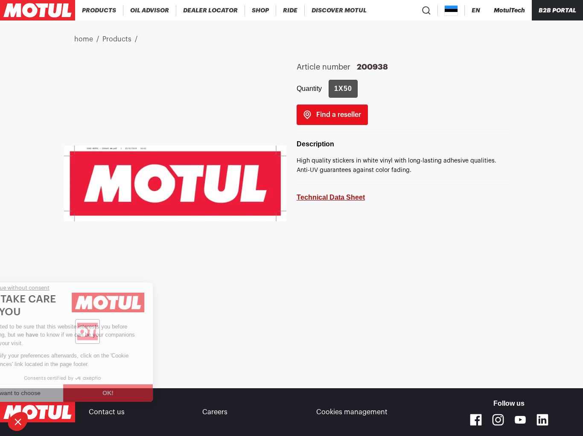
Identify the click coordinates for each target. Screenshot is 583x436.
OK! (143, 392)
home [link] (83, 39)
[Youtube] (520, 420)
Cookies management (352, 412)
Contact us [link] (107, 412)
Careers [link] (214, 412)
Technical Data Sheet (331, 197)
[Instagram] (498, 420)
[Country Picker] (451, 10)
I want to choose (53, 392)
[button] (18, 421)
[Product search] (426, 10)
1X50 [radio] (343, 88)
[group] (343, 89)
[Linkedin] (542, 420)
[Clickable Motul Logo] (37, 10)
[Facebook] (476, 420)
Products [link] (116, 39)
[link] (260, 10)
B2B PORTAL (557, 10)
